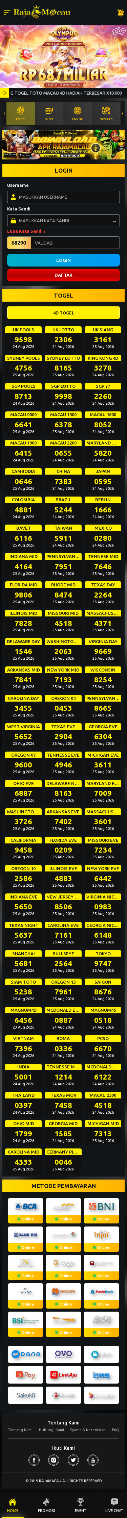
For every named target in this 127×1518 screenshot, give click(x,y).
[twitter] (73, 1460)
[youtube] (93, 1460)
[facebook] (34, 1460)
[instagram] (54, 1460)
